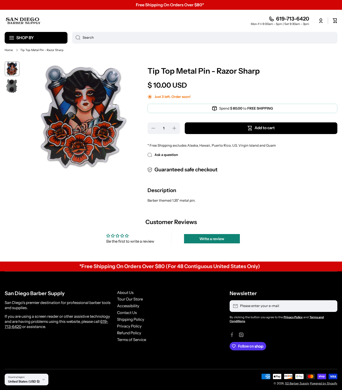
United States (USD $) (24, 381)
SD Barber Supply (297, 383)
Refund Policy (129, 333)
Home (9, 50)
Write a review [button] (211, 238)
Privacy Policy (129, 326)
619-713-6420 (292, 19)
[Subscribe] (331, 306)
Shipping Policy (130, 319)
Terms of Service (131, 339)
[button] (335, 20)
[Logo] (23, 21)
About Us (125, 292)
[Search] (76, 38)
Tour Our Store (130, 299)
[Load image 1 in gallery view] (12, 68)
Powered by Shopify (323, 383)
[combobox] (204, 38)
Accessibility (128, 306)
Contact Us (127, 312)
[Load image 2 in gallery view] (12, 86)
